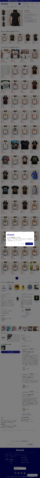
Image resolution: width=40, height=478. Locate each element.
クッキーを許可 (29, 243)
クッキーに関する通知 (28, 238)
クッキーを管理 (21, 243)
